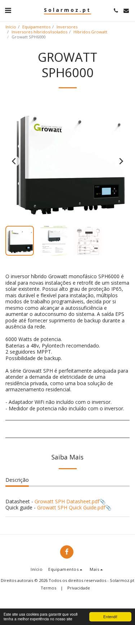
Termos (48, 588)
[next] (120, 161)
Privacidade (78, 588)
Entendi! (110, 616)
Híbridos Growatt (90, 31)
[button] (8, 10)
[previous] (14, 161)
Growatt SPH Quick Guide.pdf (71, 507)
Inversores (67, 26)
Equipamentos (36, 26)
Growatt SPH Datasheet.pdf (67, 501)
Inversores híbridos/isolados (39, 31)
